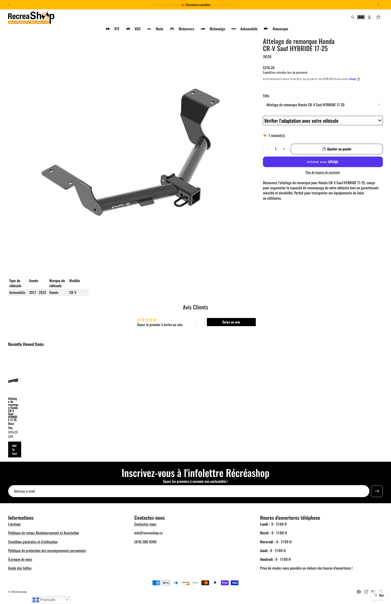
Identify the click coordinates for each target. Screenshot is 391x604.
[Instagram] (366, 591)
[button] (361, 17)
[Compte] (369, 17)
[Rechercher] (352, 17)
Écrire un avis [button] (231, 322)
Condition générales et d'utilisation (33, 541)
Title (266, 95)
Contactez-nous (145, 524)
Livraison (14, 524)
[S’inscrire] (377, 491)
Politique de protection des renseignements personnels (47, 550)
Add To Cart (14, 449)
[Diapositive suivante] (378, 4)
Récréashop (21, 591)
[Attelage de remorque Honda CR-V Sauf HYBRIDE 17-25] (13, 371)
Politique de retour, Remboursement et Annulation (43, 532)
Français (47, 599)
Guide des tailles (20, 568)
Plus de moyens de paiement (323, 172)
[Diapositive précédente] (9, 4)
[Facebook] (358, 591)
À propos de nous (20, 559)
